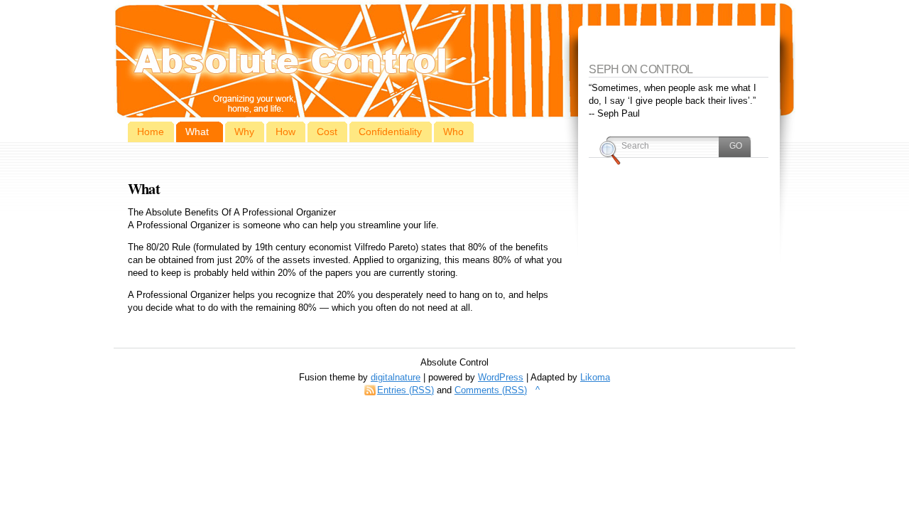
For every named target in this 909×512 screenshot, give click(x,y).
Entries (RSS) (405, 390)
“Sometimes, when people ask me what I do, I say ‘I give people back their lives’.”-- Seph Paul (672, 100)
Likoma (595, 377)
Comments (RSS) (490, 390)
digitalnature (395, 377)
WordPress (500, 377)
